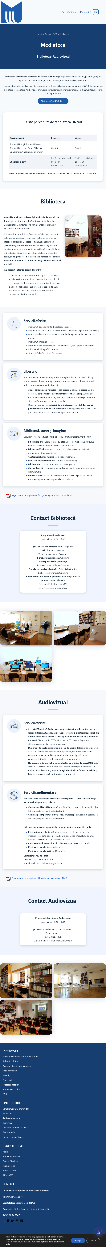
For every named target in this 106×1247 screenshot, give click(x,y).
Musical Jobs (9, 1166)
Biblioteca (43, 56)
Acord (5, 1152)
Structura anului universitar (16, 1109)
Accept (78, 1240)
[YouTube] (12, 1221)
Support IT (86, 12)
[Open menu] (103, 12)
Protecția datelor (11, 1085)
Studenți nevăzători (12, 1089)
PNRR (5, 1094)
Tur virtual (8, 1123)
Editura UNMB (9, 1170)
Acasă (40, 34)
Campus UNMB (51, 34)
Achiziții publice (10, 1061)
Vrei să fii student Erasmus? (15, 1127)
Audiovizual (61, 56)
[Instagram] (17, 1221)
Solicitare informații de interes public (20, 1056)
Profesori (7, 1113)
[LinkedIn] (21, 1221)
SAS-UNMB (8, 1175)
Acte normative (10, 1071)
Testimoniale (9, 1132)
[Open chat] (99, 1232)
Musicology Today (11, 1156)
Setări (93, 1240)
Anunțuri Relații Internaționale (17, 1066)
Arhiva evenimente (11, 1118)
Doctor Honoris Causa (13, 1137)
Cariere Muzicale (10, 1161)
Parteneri (7, 1080)
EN (95, 12)
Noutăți (6, 1075)
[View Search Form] (63, 12)
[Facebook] (8, 1221)
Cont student (73, 12)
